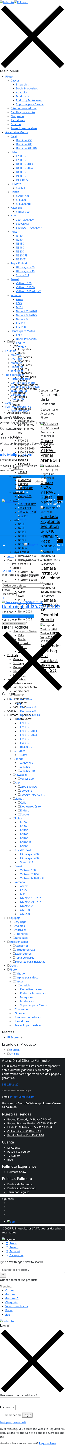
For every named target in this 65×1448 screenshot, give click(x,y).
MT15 (19, 307)
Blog (10, 1159)
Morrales (20, 930)
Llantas (19, 798)
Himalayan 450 (25, 271)
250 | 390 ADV (25, 220)
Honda (15, 192)
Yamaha (16, 295)
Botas (8, 1310)
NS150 (20, 243)
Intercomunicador (16, 1306)
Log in (27, 1415)
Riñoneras (21, 934)
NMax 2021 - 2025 (31, 902)
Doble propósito (30, 806)
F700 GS (21, 156)
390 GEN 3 (22, 223)
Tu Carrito (13, 1155)
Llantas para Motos (23, 331)
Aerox (19, 299)
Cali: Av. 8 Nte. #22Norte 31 (24, 1131)
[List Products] (8, 598)
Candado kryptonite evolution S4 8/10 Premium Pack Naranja (50, 531)
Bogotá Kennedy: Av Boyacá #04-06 (29, 1119)
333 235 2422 (10, 1084)
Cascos (15, 80)
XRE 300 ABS (23, 204)
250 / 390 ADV (29, 786)
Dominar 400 (24, 144)
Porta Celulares (24, 957)
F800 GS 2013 (24, 164)
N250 (19, 239)
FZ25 (19, 303)
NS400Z (21, 259)
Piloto (9, 76)
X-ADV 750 (22, 196)
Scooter (25, 814)
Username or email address (18, 1395)
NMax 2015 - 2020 (31, 898)
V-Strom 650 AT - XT (32, 878)
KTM (13, 216)
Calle (19, 335)
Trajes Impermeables (24, 128)
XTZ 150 (25, 910)
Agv (7, 1314)
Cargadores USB (25, 949)
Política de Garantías (20, 1184)
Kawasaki (16, 208)
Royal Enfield (19, 263)
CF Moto (16, 184)
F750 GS (21, 160)
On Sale (14, 1054)
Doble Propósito (26, 339)
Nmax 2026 (23, 319)
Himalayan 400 (25, 267)
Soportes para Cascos (30, 104)
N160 (19, 235)
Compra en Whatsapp (16, 616)
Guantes (16, 124)
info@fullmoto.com (22, 1097)
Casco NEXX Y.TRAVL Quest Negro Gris (50, 492)
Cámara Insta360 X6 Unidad (50, 573)
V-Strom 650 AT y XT (28, 291)
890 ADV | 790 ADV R (29, 227)
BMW (14, 152)
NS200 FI (21, 255)
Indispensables (19, 942)
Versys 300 (23, 212)
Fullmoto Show (16, 1172)
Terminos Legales (18, 1192)
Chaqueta (11, 1302)
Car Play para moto (23, 112)
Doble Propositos (27, 88)
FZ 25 (23, 890)
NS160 (20, 247)
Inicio (10, 556)
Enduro (25, 810)
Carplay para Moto (26, 977)
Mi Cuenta (13, 1147)
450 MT (20, 188)
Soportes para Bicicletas (30, 961)
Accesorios (21, 945)
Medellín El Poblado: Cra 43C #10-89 (29, 1127)
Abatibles (22, 92)
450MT (24, 755)
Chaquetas (17, 116)
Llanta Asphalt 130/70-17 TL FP (31, 606)
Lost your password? (13, 1422)
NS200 (20, 251)
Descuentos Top (48, 390)
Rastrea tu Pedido (18, 1151)
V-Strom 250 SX (25, 287)
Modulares (23, 96)
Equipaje (15, 918)
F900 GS (21, 176)
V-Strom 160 (24, 283)
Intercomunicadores (23, 108)
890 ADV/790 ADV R (32, 794)
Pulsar (15, 231)
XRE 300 (21, 200)
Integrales (22, 84)
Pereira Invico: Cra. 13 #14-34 (25, 1135)
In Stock (15, 1050)
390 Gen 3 (26, 790)
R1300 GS (22, 180)
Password (7, 1407)
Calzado (20, 973)
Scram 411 (22, 275)
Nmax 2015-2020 (26, 311)
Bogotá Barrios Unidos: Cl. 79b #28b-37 (31, 1123)
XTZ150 (20, 323)
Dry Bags (20, 922)
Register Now (47, 1443)
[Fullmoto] (14, 2)
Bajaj (14, 136)
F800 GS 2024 (24, 168)
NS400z (25, 846)
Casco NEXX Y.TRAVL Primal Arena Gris (50, 450)
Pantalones (18, 120)
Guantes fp (12, 1298)
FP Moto (12, 1037)
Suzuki (15, 279)
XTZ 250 (21, 327)
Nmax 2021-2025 (26, 315)
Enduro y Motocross (29, 100)
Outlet (14, 965)
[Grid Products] (4, 598)
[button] (60, 543)
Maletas (20, 926)
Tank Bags (21, 938)
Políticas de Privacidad (21, 1188)
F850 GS (21, 172)
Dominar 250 (24, 140)
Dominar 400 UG (26, 148)
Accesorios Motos (16, 132)
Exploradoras (23, 953)
